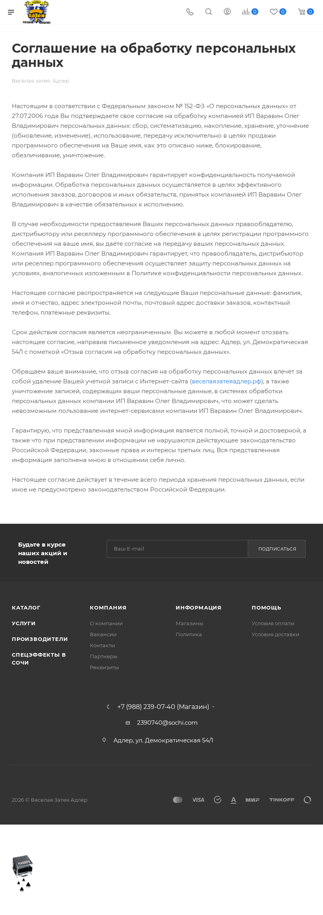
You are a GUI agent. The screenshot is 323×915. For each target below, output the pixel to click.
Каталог (26, 607)
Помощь (266, 607)
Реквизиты (104, 667)
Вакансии (103, 634)
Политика (189, 634)
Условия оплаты (273, 623)
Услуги (24, 623)
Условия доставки (275, 634)
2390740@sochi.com (167, 722)
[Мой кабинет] (227, 12)
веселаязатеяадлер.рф (226, 381)
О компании (106, 623)
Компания (108, 607)
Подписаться (277, 549)
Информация (199, 607)
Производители (40, 639)
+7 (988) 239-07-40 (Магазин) (163, 707)
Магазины (189, 623)
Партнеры (103, 656)
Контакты (102, 645)
